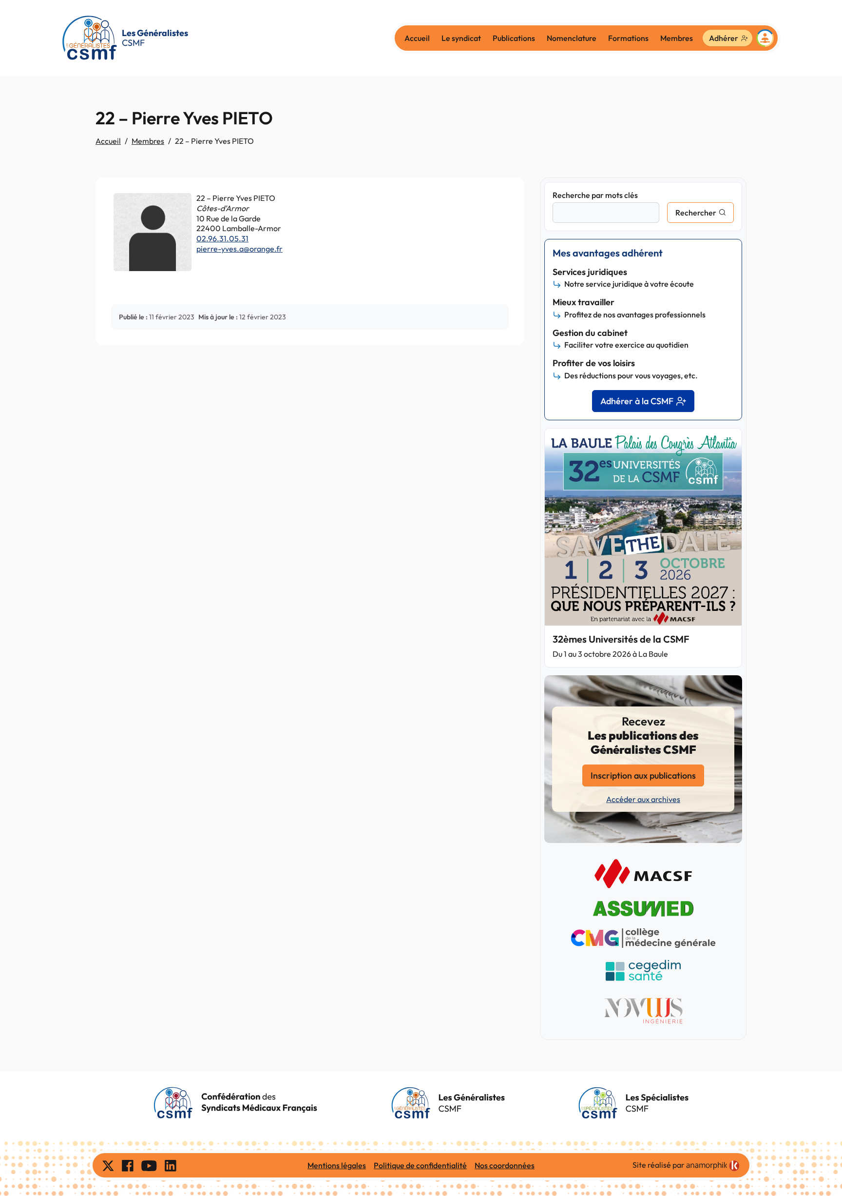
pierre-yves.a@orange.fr (239, 249)
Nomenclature (571, 38)
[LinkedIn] (170, 1165)
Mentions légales (336, 1165)
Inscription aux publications (643, 775)
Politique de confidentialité (420, 1165)
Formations (628, 38)
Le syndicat (461, 38)
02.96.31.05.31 (222, 238)
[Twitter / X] (108, 1165)
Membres (676, 38)
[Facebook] (128, 1165)
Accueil (417, 38)
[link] (713, 1166)
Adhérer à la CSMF (636, 401)
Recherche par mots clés (595, 195)
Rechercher (695, 212)
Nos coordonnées (505, 1165)
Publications (514, 38)
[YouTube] (149, 1165)
